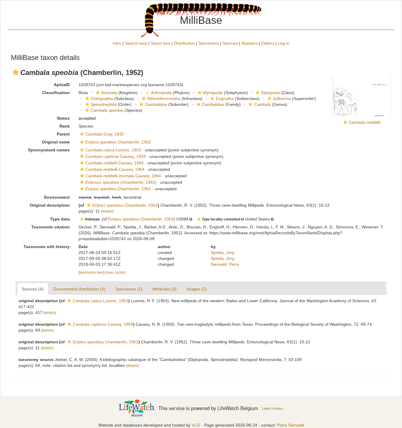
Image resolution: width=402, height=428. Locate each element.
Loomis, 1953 (113, 150)
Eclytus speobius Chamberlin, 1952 (141, 219)
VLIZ (196, 425)
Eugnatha (225, 98)
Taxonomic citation (50, 227)
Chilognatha (102, 98)
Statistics (249, 43)
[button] (15, 72)
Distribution (184, 43)
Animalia (109, 92)
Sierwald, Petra (225, 264)
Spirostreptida (104, 104)
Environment (57, 197)
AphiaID (62, 84)
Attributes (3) (164, 289)
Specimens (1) (128, 289)
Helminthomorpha (163, 98)
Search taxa (136, 43)
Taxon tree (160, 43)
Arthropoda (161, 92)
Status (63, 118)
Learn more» (272, 408)
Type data (60, 219)
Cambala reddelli (364, 122)
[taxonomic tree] (92, 272)
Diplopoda (270, 92)
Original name (56, 142)
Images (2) (197, 289)
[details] (107, 211)
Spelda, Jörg (222, 252)
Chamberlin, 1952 (118, 142)
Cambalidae (213, 104)
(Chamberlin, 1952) (121, 182)
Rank (64, 126)
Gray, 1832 (104, 134)
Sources (230, 43)
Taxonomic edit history (47, 246)
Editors (267, 43)
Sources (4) (33, 289)
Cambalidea (156, 104)
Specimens (208, 43)
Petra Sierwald (290, 425)
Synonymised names (49, 150)
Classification (56, 92)
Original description (50, 205)
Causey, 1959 (115, 156)
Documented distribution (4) (79, 289)
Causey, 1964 (114, 162)
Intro (117, 43)
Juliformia (282, 98)
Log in (283, 43)
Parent (63, 134)
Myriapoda (213, 92)
